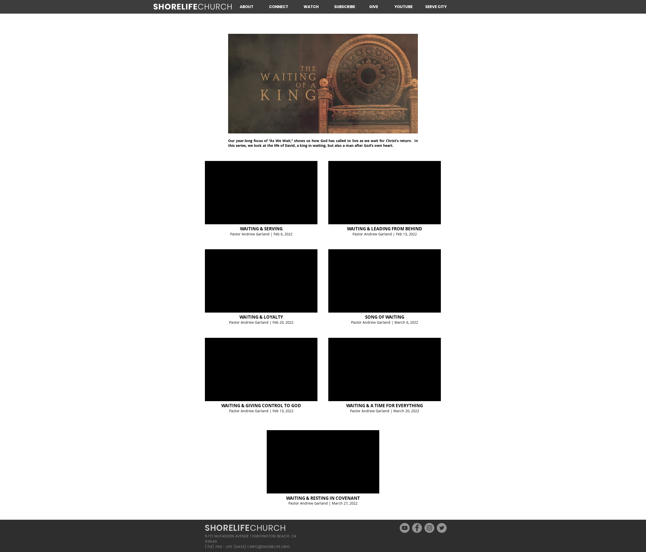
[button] (250, 6)
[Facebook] (417, 528)
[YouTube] (405, 528)
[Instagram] (429, 528)
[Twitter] (442, 528)
